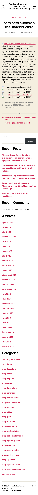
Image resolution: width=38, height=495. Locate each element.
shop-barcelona (9, 369)
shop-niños (7, 412)
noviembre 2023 (9, 304)
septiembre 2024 (9, 289)
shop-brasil (7, 374)
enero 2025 (7, 270)
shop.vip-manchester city (13, 469)
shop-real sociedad (10, 431)
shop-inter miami (9, 388)
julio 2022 (6, 342)
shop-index (7, 383)
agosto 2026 (7, 222)
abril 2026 (6, 232)
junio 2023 (6, 323)
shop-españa (8, 378)
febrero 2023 (8, 332)
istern (13, 32)
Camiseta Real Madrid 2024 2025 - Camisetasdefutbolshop (19, 6)
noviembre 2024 (9, 280)
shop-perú (6, 417)
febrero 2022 (8, 347)
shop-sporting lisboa (11, 441)
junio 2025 (6, 246)
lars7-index (7, 364)
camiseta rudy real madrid (14, 103)
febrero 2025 (8, 265)
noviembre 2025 (9, 237)
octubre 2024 (8, 284)
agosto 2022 (7, 337)
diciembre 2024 (9, 275)
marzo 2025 (7, 261)
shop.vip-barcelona (10, 455)
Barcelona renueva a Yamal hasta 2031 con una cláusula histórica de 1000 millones (18, 168)
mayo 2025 (7, 251)
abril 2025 (6, 256)
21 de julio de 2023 (26, 32)
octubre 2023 (8, 308)
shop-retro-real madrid (12, 436)
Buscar (4, 137)
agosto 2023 (7, 313)
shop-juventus (8, 393)
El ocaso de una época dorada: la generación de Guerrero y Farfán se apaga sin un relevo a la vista (17, 158)
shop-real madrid (9, 426)
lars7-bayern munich (11, 359)
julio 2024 (6, 294)
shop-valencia (8, 445)
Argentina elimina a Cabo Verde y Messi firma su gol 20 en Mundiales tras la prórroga (19, 186)
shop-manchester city (12, 402)
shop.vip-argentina (10, 450)
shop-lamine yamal (10, 398)
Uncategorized (19, 18)
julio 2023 (6, 318)
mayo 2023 (7, 327)
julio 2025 (6, 241)
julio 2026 (6, 227)
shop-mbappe (8, 407)
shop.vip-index (8, 460)
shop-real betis (8, 421)
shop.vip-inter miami (11, 464)
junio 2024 (6, 299)
